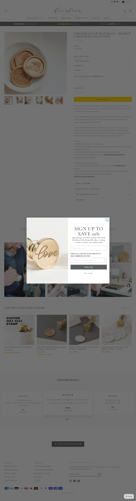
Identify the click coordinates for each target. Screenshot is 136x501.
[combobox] (88, 260)
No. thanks (88, 273)
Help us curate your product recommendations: (86, 254)
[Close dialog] (107, 219)
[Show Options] (105, 260)
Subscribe (88, 267)
